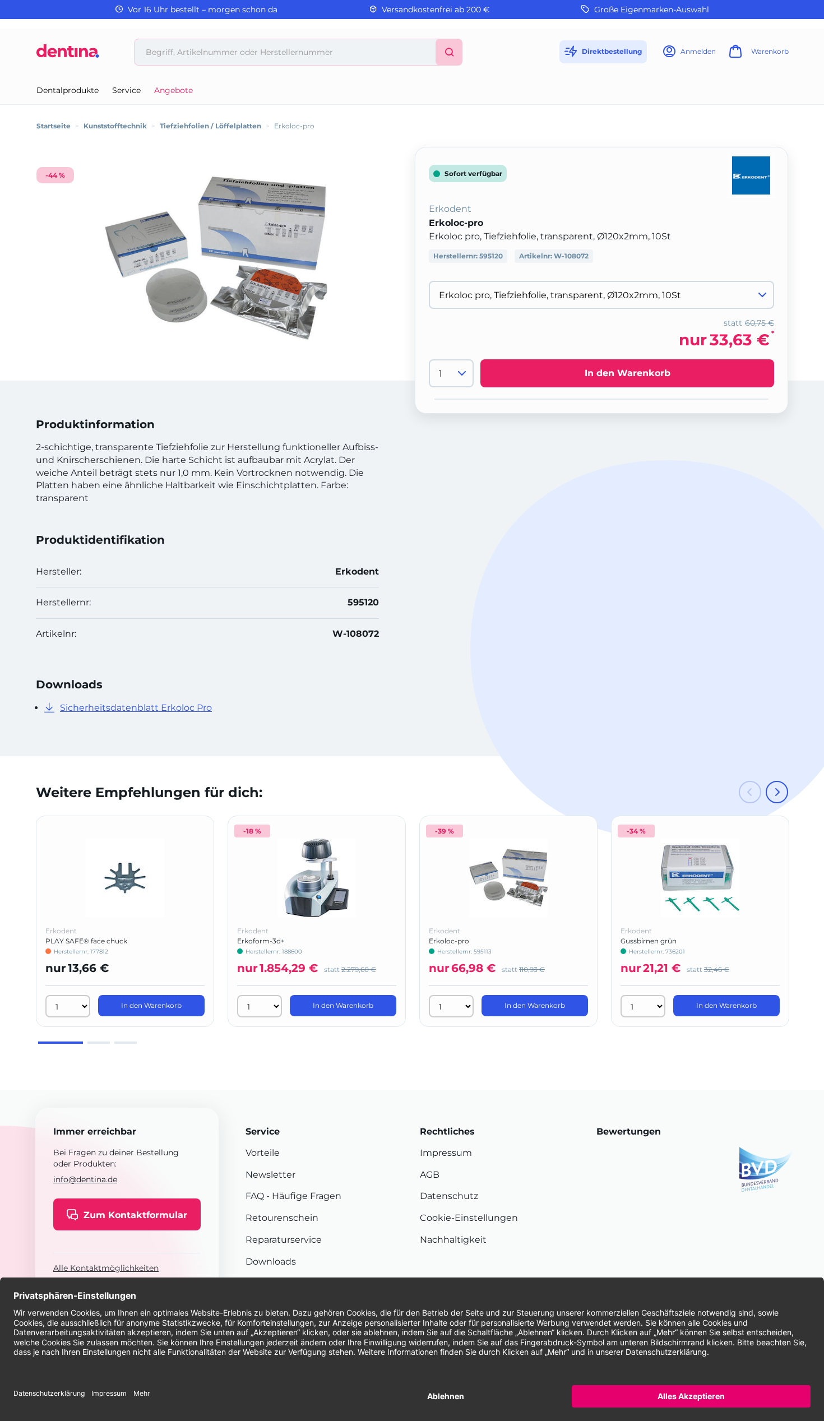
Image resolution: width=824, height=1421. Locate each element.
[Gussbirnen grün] (700, 878)
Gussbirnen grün (649, 941)
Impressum (446, 1152)
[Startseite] (68, 55)
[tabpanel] (125, 921)
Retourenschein (282, 1217)
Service (126, 90)
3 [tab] (125, 1043)
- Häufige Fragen (302, 1196)
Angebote (173, 90)
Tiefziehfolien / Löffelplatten (210, 126)
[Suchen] (449, 52)
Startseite (53, 126)
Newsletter (270, 1174)
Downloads (271, 1261)
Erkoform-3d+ (261, 941)
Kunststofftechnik (115, 126)
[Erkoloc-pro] (215, 258)
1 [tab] (60, 1043)
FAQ (255, 1196)
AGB (429, 1174)
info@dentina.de (85, 1179)
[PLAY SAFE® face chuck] (125, 878)
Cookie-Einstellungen (469, 1217)
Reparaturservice (284, 1239)
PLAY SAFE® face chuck (86, 941)
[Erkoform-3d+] (316, 878)
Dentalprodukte (67, 90)
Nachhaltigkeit (453, 1239)
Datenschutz (449, 1196)
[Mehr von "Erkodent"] (751, 174)
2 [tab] (98, 1043)
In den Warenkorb (627, 373)
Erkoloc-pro (449, 941)
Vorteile (263, 1152)
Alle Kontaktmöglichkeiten (106, 1268)
